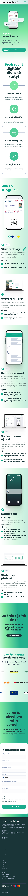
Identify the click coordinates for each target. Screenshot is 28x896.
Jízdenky (4, 854)
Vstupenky (4, 852)
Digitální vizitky (5, 850)
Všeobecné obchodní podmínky (9, 876)
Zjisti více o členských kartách (11, 49)
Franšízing (4, 872)
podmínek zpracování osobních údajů (13, 800)
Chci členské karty (14, 635)
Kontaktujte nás (5, 874)
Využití (3, 866)
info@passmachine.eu (21, 827)
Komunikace (4, 864)
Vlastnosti (4, 862)
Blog (3, 860)
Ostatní (3, 856)
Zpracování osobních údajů (8, 878)
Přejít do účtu (5, 868)
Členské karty (5, 846)
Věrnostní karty (5, 844)
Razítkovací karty (6, 848)
